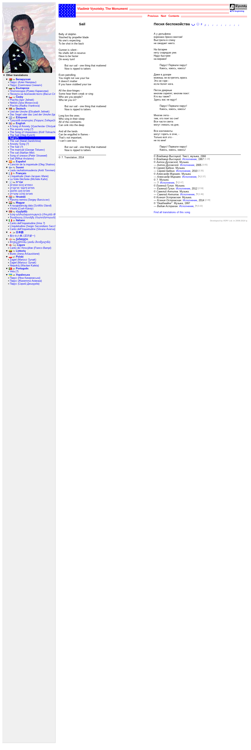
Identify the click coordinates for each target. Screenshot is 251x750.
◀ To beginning (237, 11)
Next (163, 15)
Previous (153, 15)
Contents (173, 15)
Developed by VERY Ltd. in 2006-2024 (228, 221)
